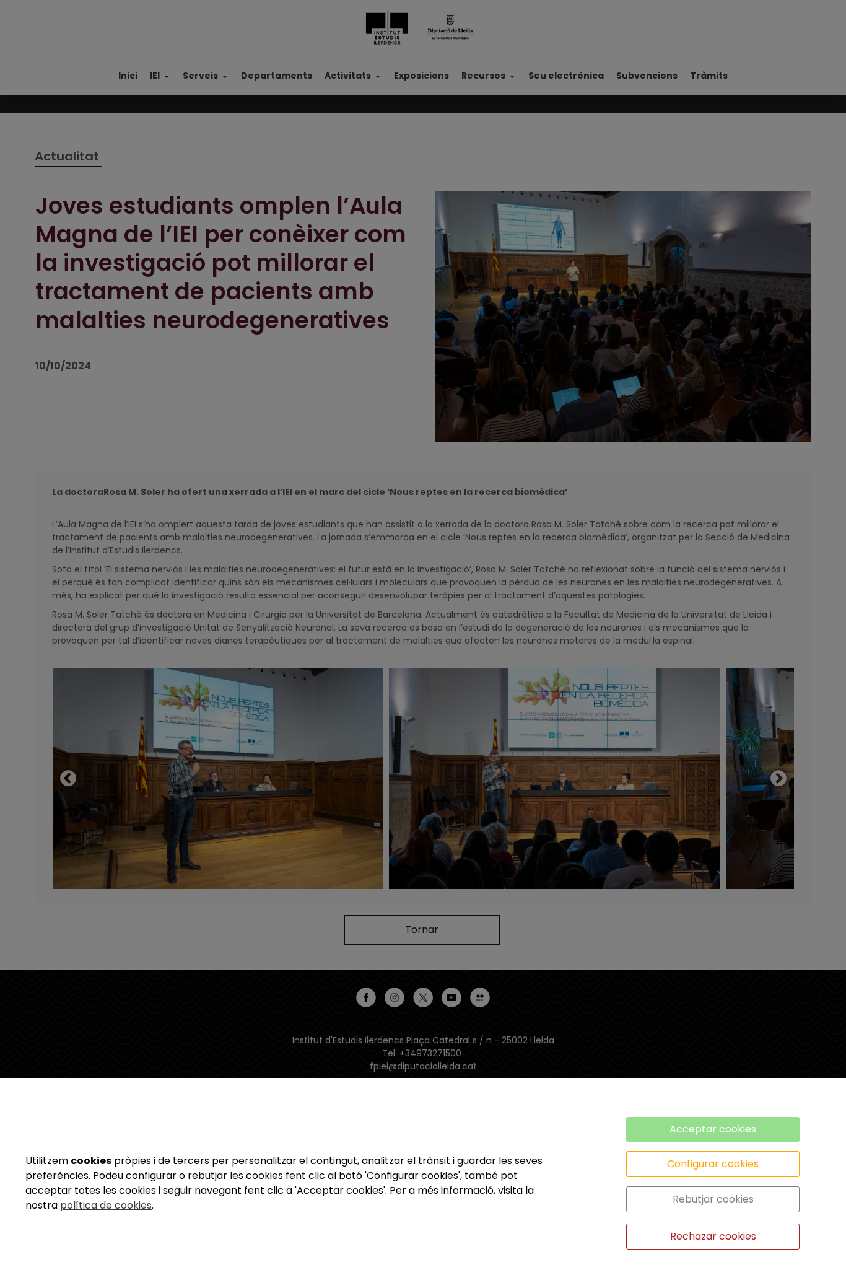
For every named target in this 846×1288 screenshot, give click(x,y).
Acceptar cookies (712, 1129)
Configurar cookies (713, 1164)
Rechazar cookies (713, 1236)
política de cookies (106, 1205)
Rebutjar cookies (713, 1199)
